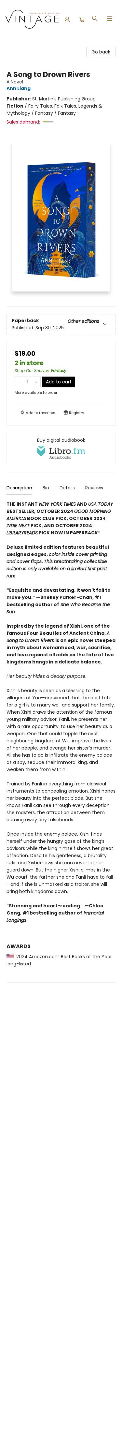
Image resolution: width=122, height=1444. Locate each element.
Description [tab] (19, 487)
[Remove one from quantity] (19, 381)
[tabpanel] (61, 741)
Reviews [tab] (94, 487)
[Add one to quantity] (36, 381)
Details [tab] (67, 487)
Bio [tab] (46, 487)
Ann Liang (19, 88)
